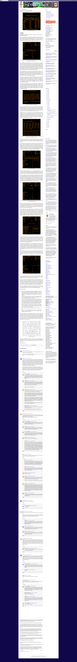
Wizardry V (47, 288)
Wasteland (47, 277)
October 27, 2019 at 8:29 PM (31, 426)
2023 (47, 124)
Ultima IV (47, 278)
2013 (47, 92)
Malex (46, 206)
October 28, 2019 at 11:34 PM (31, 483)
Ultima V (47, 263)
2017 (47, 96)
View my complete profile (49, 223)
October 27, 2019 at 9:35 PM (31, 380)
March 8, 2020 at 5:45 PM (28, 575)
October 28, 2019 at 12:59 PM (31, 476)
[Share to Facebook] (34, 345)
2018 (47, 97)
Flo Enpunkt (47, 182)
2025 (47, 126)
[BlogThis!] (32, 345)
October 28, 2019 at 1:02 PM (29, 538)
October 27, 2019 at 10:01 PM (30, 389)
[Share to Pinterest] (35, 345)
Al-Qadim (47, 26)
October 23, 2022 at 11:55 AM (31, 596)
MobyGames (47, 54)
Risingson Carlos (48, 178)
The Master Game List (49, 13)
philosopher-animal (27, 548)
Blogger (45, 656)
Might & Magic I (47, 269)
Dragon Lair (47, 30)
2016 (47, 95)
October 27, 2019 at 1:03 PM (27, 454)
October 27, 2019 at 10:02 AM (27, 358)
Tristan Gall (23, 500)
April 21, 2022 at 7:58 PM (32, 586)
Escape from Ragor (48, 27)
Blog (46, 10)
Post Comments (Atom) (26, 651)
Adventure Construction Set (50, 312)
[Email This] (32, 345)
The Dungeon (37, 38)
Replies (24, 372)
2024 (47, 125)
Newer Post (21, 650)
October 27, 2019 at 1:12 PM (28, 500)
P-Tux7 (46, 201)
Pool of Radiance (51, 301)
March (48, 101)
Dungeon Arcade (48, 28)
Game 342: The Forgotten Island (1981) (52, 115)
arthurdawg (26, 380)
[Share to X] (33, 345)
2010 (47, 89)
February (48, 100)
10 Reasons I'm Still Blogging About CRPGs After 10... (51, 110)
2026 (47, 127)
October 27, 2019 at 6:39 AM (27, 350)
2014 (47, 93)
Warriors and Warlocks (48, 29)
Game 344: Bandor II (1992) (50, 117)
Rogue (46, 286)
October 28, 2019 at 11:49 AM (28, 511)
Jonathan (23, 511)
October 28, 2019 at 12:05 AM (32, 431)
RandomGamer (47, 152)
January (48, 99)
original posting (50, 226)
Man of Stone (47, 145)
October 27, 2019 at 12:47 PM (32, 421)
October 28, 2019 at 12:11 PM (31, 472)
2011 (47, 90)
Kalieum (47, 157)
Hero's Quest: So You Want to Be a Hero (50, 274)
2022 (47, 123)
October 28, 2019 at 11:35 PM (31, 437)
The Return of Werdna (48, 287)
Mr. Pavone (26, 426)
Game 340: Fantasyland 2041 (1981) (51, 111)
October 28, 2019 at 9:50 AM (29, 460)
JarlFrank (26, 389)
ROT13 (27, 634)
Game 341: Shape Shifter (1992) (51, 112)
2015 (47, 94)
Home (31, 650)
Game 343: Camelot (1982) (50, 116)
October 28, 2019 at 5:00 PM (33, 548)
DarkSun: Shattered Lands (49, 265)
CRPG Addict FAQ (48, 12)
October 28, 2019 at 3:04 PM (30, 531)
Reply (23, 418)
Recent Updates (48, 17)
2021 (47, 122)
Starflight (50, 299)
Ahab (23, 358)
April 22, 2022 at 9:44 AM (34, 592)
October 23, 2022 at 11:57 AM (31, 569)
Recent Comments (48, 11)
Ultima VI (48, 305)
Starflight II (47, 275)
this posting (50, 39)
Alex (23, 350)
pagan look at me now (54, 206)
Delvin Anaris (47, 193)
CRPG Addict (26, 421)
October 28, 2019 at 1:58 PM (29, 526)
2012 (47, 91)
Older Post (41, 650)
